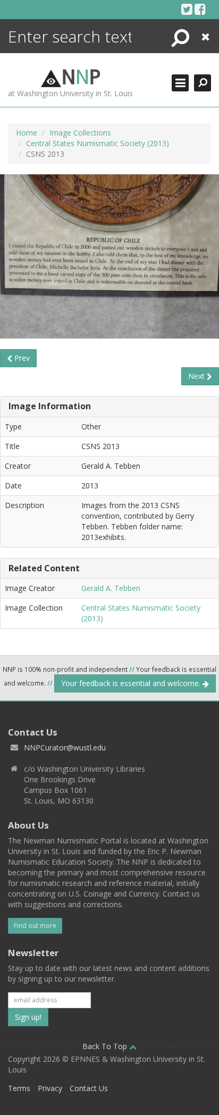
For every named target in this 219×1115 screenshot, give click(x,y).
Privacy (50, 1088)
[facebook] (200, 9)
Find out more (35, 925)
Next (197, 376)
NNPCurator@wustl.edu (65, 747)
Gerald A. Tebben (110, 588)
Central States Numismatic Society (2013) (97, 143)
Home (26, 133)
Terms (19, 1088)
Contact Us (89, 1088)
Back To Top (105, 1046)
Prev (21, 358)
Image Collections (80, 133)
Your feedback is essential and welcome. (132, 683)
